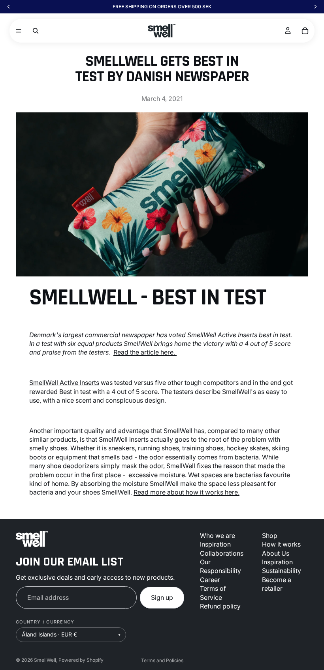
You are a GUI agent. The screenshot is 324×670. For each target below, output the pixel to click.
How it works (281, 544)
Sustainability (281, 571)
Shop (269, 535)
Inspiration (215, 544)
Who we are (217, 535)
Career (210, 580)
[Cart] (305, 30)
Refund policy (220, 606)
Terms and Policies (162, 660)
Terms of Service (213, 592)
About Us (275, 553)
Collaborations (221, 553)
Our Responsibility (220, 566)
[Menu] (18, 31)
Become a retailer (276, 584)
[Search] (35, 30)
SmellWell (45, 660)
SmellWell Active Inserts (64, 382)
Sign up (162, 597)
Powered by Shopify (81, 660)
